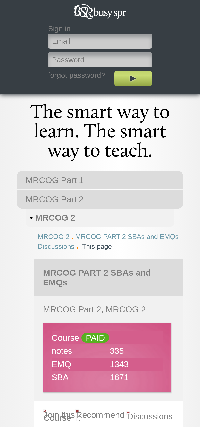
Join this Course (59, 416)
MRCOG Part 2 (55, 199)
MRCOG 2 (55, 217)
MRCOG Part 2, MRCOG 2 (94, 309)
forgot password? (76, 75)
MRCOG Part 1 (55, 180)
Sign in (59, 28)
